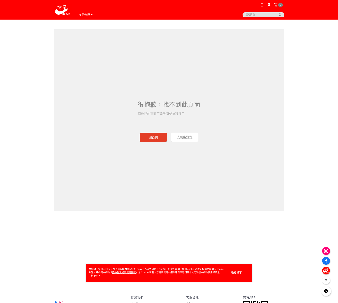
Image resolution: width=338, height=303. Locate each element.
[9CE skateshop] (63, 10)
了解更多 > (94, 275)
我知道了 (236, 272)
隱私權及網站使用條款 (124, 272)
